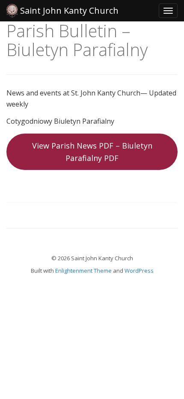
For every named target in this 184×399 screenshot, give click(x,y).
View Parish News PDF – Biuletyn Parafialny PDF (92, 151)
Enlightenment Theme (83, 270)
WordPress (139, 270)
